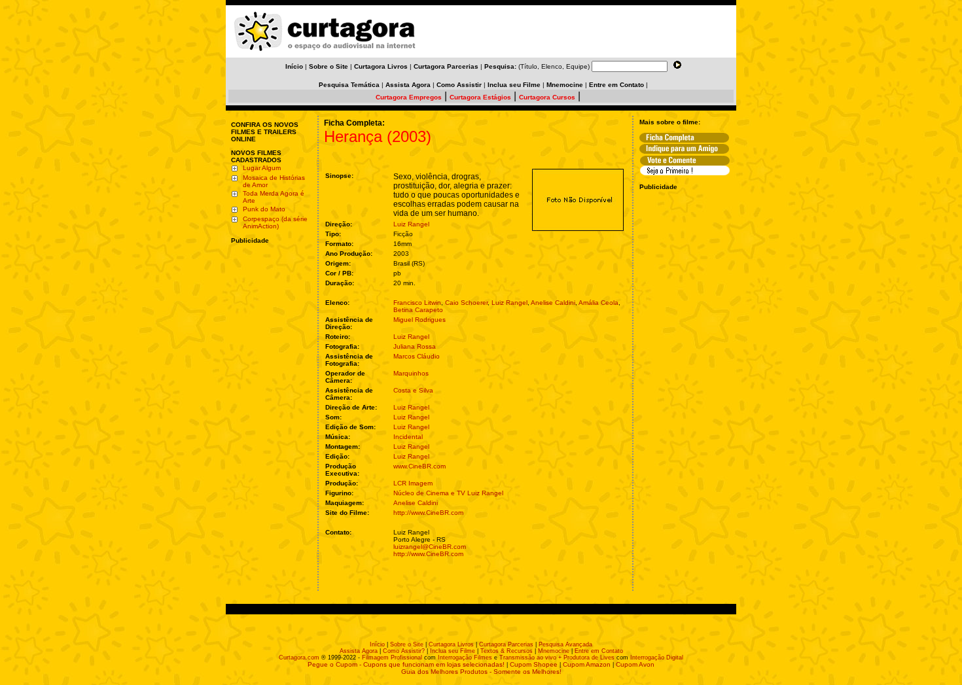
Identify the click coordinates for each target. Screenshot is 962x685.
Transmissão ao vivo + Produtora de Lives (557, 657)
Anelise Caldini (553, 302)
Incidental (408, 436)
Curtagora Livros (451, 644)
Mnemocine (553, 651)
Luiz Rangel (411, 224)
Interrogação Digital (656, 657)
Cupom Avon (635, 664)
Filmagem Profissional (392, 657)
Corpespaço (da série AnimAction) (275, 222)
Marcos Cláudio (416, 356)
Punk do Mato (264, 209)
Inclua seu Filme (452, 651)
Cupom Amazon (587, 664)
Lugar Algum (262, 167)
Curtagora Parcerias (506, 644)
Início (377, 644)
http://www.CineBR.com (428, 512)
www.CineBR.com (419, 466)
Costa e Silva (413, 390)
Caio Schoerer (466, 302)
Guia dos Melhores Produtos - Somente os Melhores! (481, 671)
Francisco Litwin (417, 302)
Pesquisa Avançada (565, 644)
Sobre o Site (406, 644)
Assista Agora (359, 651)
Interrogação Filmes (465, 657)
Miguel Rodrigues (419, 319)
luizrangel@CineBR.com (429, 546)
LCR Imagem (413, 483)
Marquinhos (411, 373)
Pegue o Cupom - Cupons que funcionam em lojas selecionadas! (406, 664)
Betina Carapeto (418, 309)
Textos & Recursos (506, 651)
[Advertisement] (270, 329)
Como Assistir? (404, 651)
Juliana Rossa (414, 346)
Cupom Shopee (534, 664)
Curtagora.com (299, 657)
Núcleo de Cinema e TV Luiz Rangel (448, 493)
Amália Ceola (598, 302)
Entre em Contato (599, 651)
